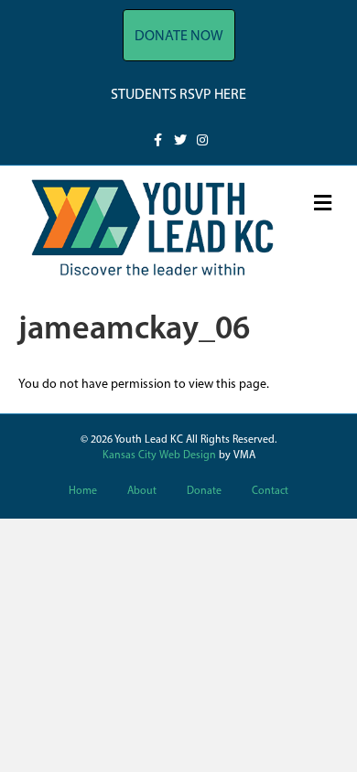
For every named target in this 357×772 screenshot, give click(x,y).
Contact (270, 491)
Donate (204, 491)
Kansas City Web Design (159, 455)
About (142, 491)
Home (83, 491)
